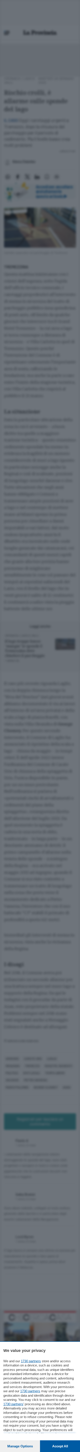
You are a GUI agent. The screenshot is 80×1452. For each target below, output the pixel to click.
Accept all (60, 1446)
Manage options (20, 1446)
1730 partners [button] (31, 1361)
